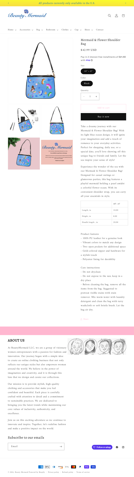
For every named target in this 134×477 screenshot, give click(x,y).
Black (87, 83)
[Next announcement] (126, 3)
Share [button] (86, 319)
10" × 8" (88, 71)
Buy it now (103, 117)
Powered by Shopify (37, 472)
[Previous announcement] (8, 3)
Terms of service (83, 472)
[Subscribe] (60, 446)
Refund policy (67, 472)
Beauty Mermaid (21, 472)
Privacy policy (53, 472)
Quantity (84, 90)
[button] (12, 30)
